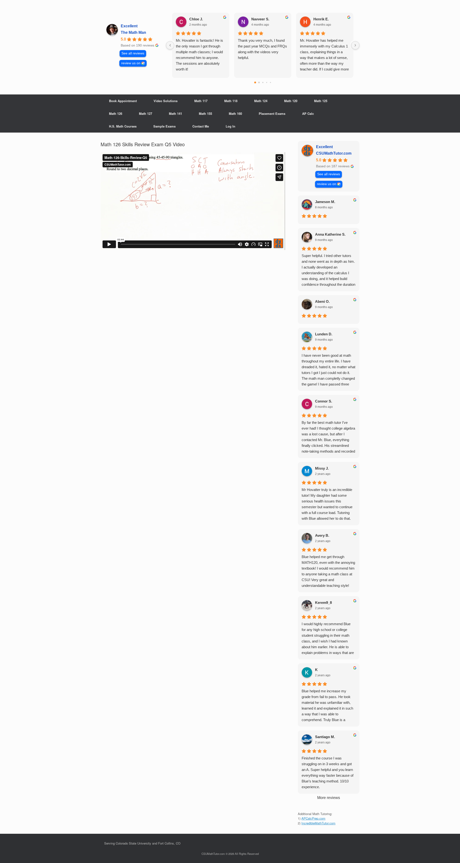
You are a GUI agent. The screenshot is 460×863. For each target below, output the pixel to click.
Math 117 (200, 101)
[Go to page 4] (270, 82)
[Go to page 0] (255, 82)
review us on (130, 63)
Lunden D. (323, 334)
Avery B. (322, 535)
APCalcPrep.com (313, 818)
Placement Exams (272, 113)
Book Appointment (123, 101)
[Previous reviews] (170, 45)
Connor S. (323, 401)
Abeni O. (322, 301)
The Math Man (133, 32)
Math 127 (145, 113)
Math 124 (260, 101)
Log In (230, 126)
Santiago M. (325, 737)
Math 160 (235, 113)
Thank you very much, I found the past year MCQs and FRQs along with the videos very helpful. (262, 49)
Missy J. (322, 468)
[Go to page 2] (262, 82)
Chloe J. (196, 19)
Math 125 (320, 101)
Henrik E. (321, 19)
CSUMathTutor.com (333, 153)
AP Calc (308, 113)
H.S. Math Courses (123, 126)
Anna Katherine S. (330, 234)
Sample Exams (164, 126)
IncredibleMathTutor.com (318, 823)
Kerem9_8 (323, 603)
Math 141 (175, 113)
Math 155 (205, 113)
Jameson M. (325, 202)
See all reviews (132, 53)
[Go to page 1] (259, 82)
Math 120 (290, 101)
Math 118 (230, 101)
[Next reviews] (355, 45)
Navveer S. (260, 19)
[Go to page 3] (266, 82)
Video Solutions (166, 101)
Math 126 (115, 113)
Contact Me (200, 126)
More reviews (328, 798)
